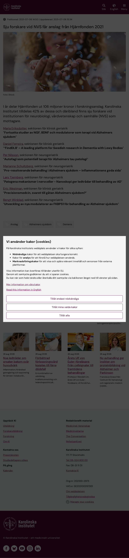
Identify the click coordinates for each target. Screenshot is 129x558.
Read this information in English (23, 289)
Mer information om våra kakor (23, 284)
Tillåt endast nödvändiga (64, 298)
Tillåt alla (64, 315)
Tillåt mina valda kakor (64, 307)
